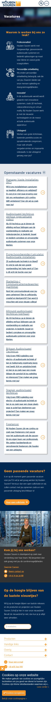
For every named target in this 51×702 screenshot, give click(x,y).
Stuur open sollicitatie (15, 502)
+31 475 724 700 (16, 667)
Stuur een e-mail (16, 662)
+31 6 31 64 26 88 (16, 576)
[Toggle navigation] (47, 3)
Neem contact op (16, 571)
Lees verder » (43, 687)
